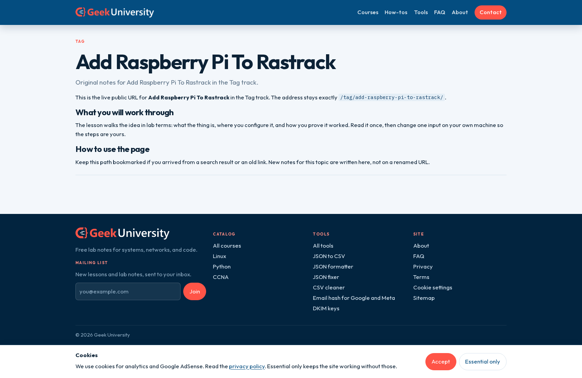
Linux (219, 255)
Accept (440, 361)
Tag (80, 41)
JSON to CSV (329, 255)
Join (195, 291)
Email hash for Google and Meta (354, 297)
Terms (421, 276)
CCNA (221, 276)
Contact (491, 11)
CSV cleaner (329, 287)
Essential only (482, 361)
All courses (227, 245)
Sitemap (424, 297)
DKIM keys (326, 308)
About (460, 11)
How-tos (396, 11)
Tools (421, 11)
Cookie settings (432, 287)
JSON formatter (333, 266)
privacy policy (247, 366)
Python (222, 266)
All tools (323, 245)
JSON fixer (326, 276)
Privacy (423, 266)
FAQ (439, 11)
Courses (367, 11)
